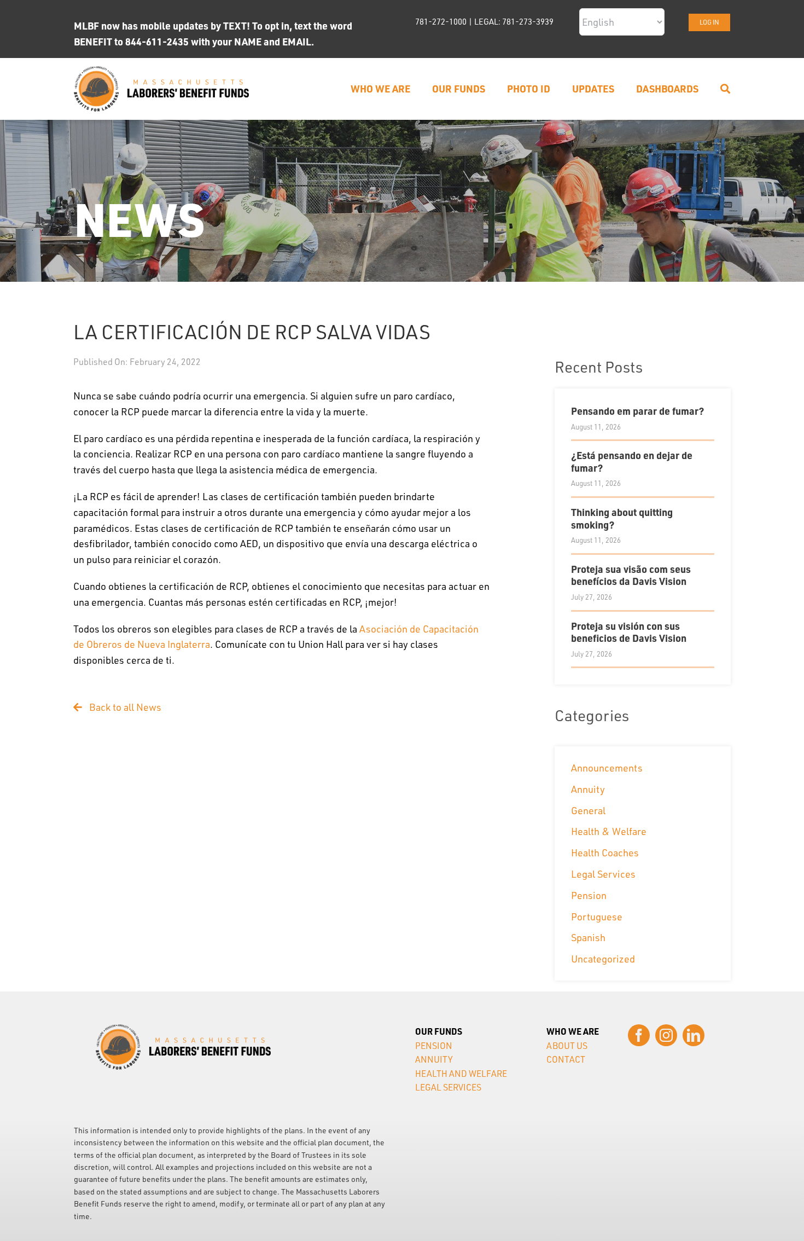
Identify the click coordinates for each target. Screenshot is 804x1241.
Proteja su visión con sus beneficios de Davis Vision (628, 632)
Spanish (588, 937)
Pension (589, 895)
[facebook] (639, 1035)
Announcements (607, 768)
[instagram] (666, 1035)
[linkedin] (693, 1035)
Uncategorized (603, 959)
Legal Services (603, 874)
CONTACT (565, 1059)
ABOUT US (566, 1045)
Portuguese (596, 917)
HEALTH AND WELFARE (461, 1073)
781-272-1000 (441, 21)
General (588, 810)
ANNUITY (434, 1059)
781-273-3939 (528, 21)
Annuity (588, 789)
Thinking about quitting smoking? (622, 518)
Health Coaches (605, 852)
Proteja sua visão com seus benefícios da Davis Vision (631, 575)
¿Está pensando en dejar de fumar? (631, 461)
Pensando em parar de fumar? (637, 410)
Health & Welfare (608, 831)
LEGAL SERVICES (448, 1087)
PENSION (433, 1045)
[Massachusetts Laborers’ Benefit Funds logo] (161, 71)
